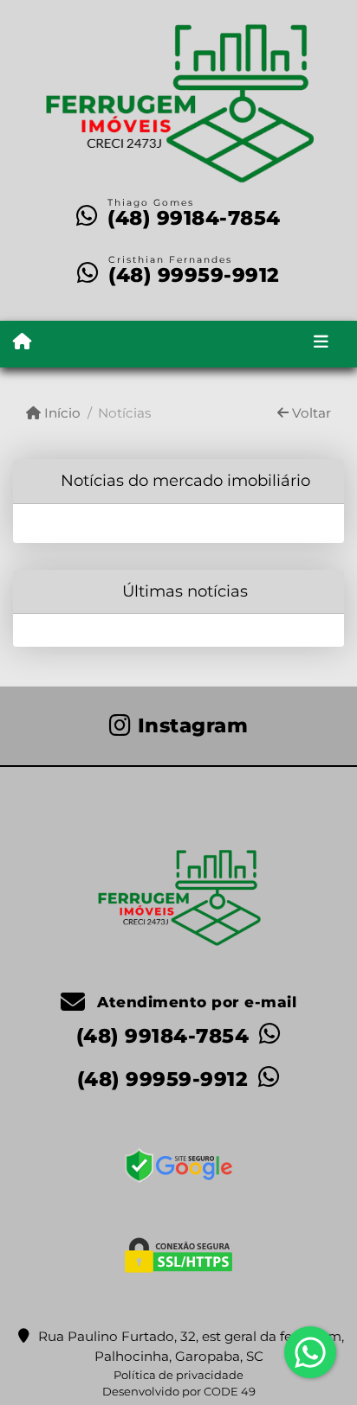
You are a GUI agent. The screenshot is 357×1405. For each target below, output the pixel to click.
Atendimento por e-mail (194, 1002)
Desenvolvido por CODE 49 (179, 1391)
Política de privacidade (178, 1375)
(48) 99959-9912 (194, 275)
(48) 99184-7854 (194, 218)
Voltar (310, 413)
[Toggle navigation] (321, 343)
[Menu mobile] (22, 342)
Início (61, 413)
